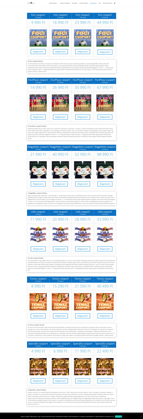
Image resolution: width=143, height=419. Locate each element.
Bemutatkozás (52, 3)
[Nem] (141, 416)
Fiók (100, 3)
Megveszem (38, 51)
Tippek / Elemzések (65, 3)
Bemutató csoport (107, 3)
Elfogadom (118, 416)
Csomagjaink (93, 3)
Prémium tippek (83, 3)
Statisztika (74, 3)
